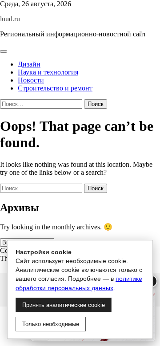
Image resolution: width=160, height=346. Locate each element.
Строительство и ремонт (55, 88)
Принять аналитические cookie (63, 305)
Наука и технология (48, 72)
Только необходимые (50, 324)
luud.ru (10, 19)
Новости (31, 80)
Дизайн (29, 64)
